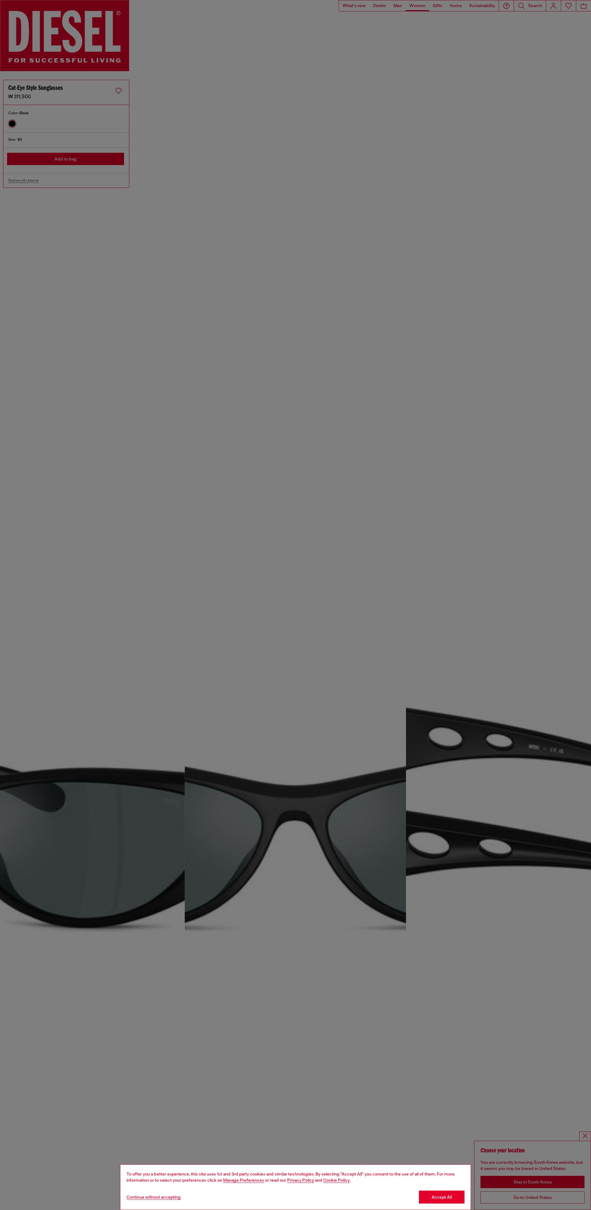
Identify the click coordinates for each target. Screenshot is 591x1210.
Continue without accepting (154, 1197)
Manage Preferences (243, 1180)
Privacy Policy (300, 1180)
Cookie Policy (336, 1180)
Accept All (442, 1197)
